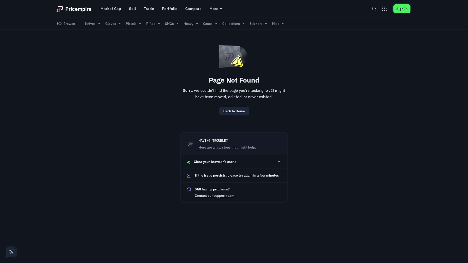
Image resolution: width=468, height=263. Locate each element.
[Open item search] (374, 9)
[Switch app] (384, 9)
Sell (132, 8)
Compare (193, 8)
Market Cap (110, 8)
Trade (149, 8)
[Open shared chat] (11, 252)
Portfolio (169, 8)
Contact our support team (214, 195)
